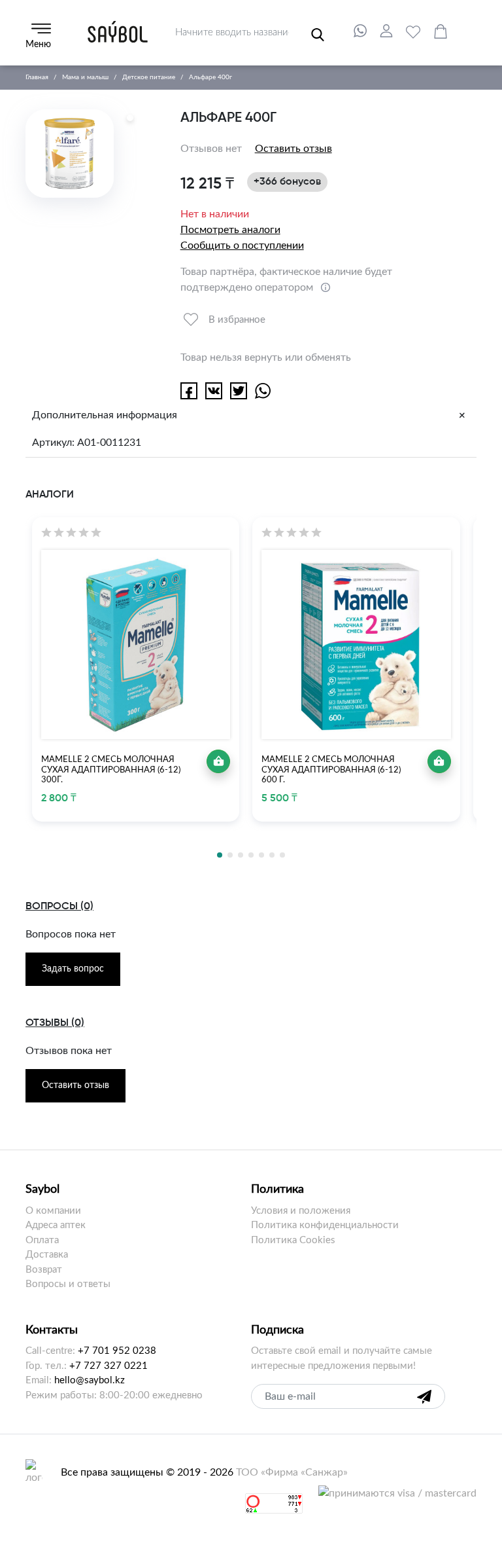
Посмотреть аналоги (230, 230)
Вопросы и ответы (67, 1284)
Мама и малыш (85, 77)
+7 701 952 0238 (117, 1351)
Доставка (46, 1255)
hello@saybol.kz (89, 1380)
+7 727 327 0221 (108, 1366)
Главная (36, 77)
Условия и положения (300, 1211)
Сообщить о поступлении (242, 245)
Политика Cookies (293, 1240)
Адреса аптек (55, 1225)
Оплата (42, 1240)
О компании (53, 1211)
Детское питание (148, 77)
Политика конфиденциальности (325, 1225)
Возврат (43, 1270)
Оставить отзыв (293, 148)
